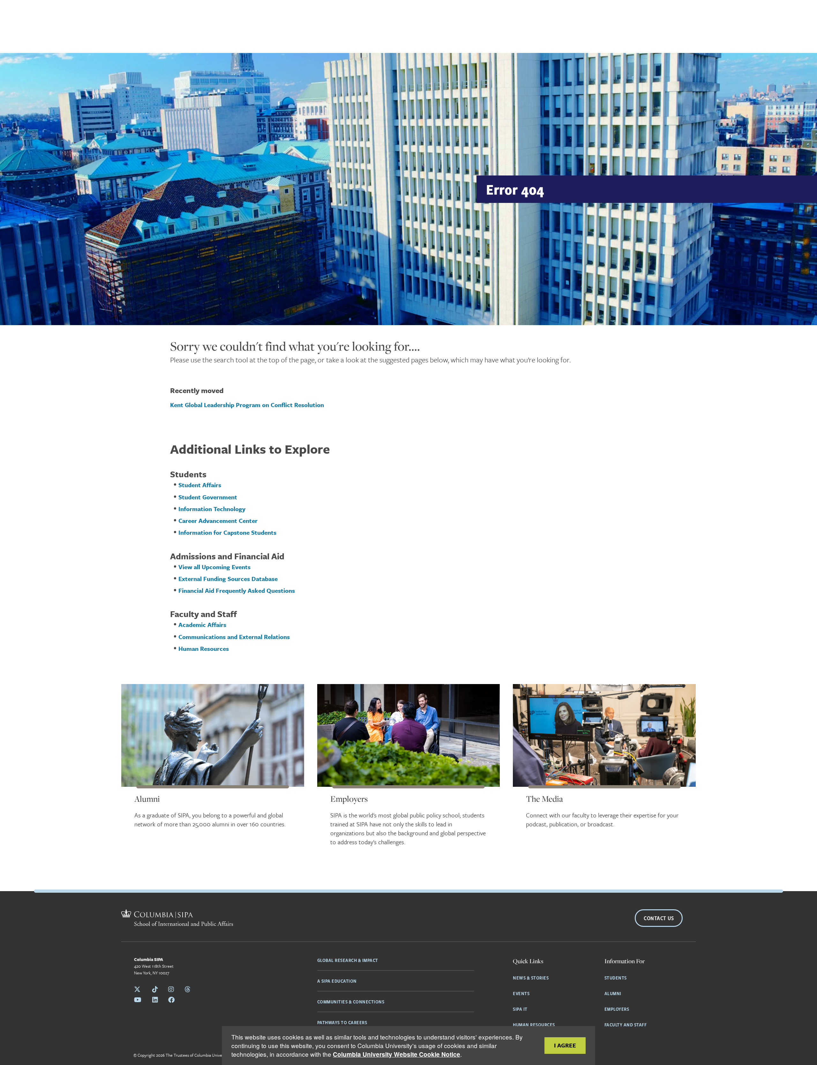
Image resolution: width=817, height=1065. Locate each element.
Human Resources (534, 1024)
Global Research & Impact (347, 960)
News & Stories (531, 977)
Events (521, 993)
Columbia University (212, 1055)
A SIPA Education (337, 981)
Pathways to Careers (342, 1022)
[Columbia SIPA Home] (177, 918)
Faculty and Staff (625, 1024)
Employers (349, 798)
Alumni (147, 798)
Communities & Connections (351, 1001)
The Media (544, 798)
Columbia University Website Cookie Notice (396, 1054)
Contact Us (659, 918)
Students (615, 977)
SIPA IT (520, 1009)
